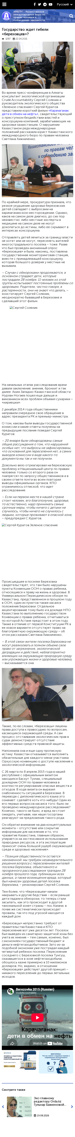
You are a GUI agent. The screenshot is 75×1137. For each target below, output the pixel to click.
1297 (7, 39)
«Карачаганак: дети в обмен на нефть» (35, 112)
